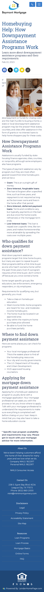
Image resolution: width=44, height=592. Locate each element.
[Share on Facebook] (4, 70)
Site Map (22, 523)
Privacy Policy (22, 513)
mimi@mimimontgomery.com (22, 493)
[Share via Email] (22, 70)
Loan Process (22, 543)
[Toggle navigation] (39, 4)
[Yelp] (31, 584)
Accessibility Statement (22, 518)
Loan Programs (22, 538)
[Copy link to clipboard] (27, 70)
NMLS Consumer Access (22, 470)
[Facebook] (13, 584)
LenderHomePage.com (30, 588)
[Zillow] (28, 584)
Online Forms (22, 553)
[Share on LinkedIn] (16, 70)
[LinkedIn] (24, 584)
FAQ (22, 559)
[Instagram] (21, 584)
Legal (22, 508)
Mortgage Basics (22, 548)
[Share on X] (10, 70)
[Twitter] (17, 584)
